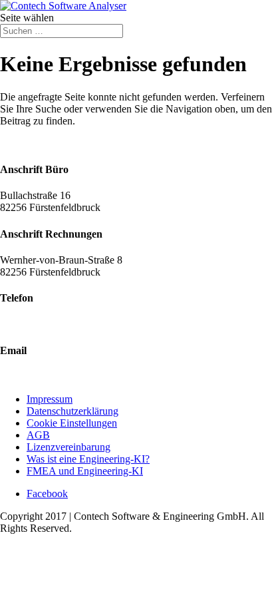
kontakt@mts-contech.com (56, 376)
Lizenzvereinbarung (68, 447)
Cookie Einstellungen (72, 423)
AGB (38, 435)
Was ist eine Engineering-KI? (88, 459)
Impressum (49, 399)
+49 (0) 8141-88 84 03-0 (52, 323)
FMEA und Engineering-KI (85, 471)
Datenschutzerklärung (72, 411)
